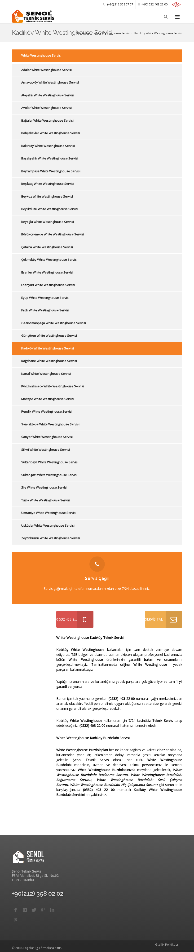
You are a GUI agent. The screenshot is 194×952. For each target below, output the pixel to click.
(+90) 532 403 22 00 (154, 4)
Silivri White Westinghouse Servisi (45, 449)
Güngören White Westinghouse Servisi (49, 335)
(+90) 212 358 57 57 (119, 4)
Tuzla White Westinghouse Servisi (45, 500)
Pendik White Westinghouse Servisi (46, 411)
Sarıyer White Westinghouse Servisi (47, 437)
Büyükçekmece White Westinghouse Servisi (52, 234)
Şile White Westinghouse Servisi (44, 487)
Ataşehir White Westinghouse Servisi (47, 95)
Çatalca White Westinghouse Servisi (47, 247)
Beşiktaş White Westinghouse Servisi (47, 183)
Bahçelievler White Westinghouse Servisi (50, 133)
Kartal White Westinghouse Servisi (46, 373)
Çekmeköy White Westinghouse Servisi (49, 259)
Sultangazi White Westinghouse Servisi (49, 475)
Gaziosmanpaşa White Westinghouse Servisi (53, 323)
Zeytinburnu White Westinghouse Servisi (50, 538)
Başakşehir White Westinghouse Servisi (49, 158)
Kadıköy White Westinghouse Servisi (47, 348)
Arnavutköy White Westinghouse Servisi (50, 82)
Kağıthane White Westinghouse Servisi (49, 361)
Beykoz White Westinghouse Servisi (47, 196)
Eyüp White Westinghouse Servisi (45, 297)
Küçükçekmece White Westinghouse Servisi (52, 386)
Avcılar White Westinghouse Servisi (46, 108)
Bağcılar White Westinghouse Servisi (47, 120)
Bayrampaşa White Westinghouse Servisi (50, 171)
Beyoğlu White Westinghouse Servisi (47, 222)
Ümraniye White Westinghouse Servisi (48, 513)
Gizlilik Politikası (166, 944)
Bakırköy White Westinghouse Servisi (48, 146)
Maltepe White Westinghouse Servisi (47, 399)
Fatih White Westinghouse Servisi (45, 310)
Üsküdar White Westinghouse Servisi (48, 525)
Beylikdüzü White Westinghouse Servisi (49, 209)
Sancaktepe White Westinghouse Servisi (50, 424)
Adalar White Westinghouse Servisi (46, 70)
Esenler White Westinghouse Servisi (47, 272)
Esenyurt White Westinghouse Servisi (48, 285)
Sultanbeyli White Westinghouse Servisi (49, 462)
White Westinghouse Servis (41, 55)
